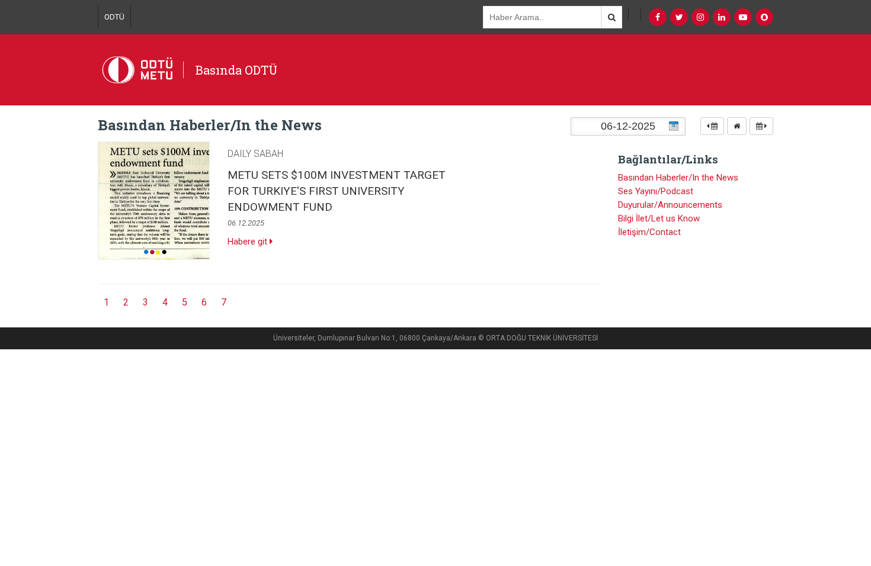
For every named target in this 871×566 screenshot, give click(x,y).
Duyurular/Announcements (670, 205)
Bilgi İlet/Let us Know (659, 218)
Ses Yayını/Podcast (655, 191)
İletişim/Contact (649, 232)
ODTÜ (114, 16)
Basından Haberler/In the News (678, 177)
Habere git (249, 241)
